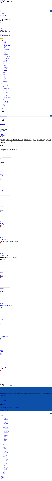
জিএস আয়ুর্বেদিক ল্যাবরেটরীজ (6, 433)
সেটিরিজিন (5, 71)
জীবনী (4, 96)
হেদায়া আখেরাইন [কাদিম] (3, 367)
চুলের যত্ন (5, 50)
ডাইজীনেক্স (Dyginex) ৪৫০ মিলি (4, 239)
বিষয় (3, 87)
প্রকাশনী (3, 99)
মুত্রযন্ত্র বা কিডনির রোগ (6, 46)
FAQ (3, 402)
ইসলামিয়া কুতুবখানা (5, 468)
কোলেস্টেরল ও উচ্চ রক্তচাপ (6, 422)
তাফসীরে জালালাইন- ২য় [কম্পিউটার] (4, 255)
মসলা (4, 80)
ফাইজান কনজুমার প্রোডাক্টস (6, 452)
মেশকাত (6, 90)
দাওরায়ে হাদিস (7, 459)
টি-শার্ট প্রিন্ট (4, 74)
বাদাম (4, 449)
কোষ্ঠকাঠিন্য (5, 43)
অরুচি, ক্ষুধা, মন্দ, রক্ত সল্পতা (6, 419)
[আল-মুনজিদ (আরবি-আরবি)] (5, 220)
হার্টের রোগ (5, 51)
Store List (4, 397)
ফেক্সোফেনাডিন (5, 68)
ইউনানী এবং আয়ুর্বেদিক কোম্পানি (5, 427)
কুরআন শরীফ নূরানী (6, 85)
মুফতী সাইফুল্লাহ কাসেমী (6, 105)
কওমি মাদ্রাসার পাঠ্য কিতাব (6, 88)
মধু (4, 79)
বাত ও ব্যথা (5, 47)
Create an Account (4, 30)
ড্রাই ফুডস (5, 78)
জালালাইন (6, 460)
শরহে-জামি (7, 92)
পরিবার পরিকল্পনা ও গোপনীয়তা (5, 53)
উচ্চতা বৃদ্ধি (5, 52)
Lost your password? (2, 19)
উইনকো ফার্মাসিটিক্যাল (6, 54)
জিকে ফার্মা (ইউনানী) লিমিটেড (7, 56)
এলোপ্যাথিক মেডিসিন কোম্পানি (5, 62)
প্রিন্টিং (3, 444)
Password (2, 16)
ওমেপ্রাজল (5, 436)
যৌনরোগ (5, 42)
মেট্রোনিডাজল (5, 441)
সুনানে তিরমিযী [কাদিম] (2, 351)
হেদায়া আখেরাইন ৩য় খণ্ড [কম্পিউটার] (4, 383)
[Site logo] (4, 8)
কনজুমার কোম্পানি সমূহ (5, 81)
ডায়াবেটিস (5, 41)
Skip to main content (2, 0)
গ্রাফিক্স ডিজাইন (4, 72)
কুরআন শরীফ (4, 454)
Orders (4, 396)
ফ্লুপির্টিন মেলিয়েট (5, 69)
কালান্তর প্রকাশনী (6, 102)
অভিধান (4, 457)
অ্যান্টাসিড (5, 66)
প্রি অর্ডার (4, 106)
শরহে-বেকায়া (7, 91)
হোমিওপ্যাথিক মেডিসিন (5, 61)
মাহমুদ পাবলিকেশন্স (6, 100)
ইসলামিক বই (4, 473)
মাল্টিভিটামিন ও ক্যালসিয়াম (6, 49)
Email (1, 158)
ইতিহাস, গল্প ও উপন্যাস (6, 465)
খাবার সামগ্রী (4, 76)
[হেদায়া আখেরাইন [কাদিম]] (5, 364)
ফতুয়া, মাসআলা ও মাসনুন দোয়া (7, 97)
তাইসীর (6, 95)
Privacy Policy (4, 400)
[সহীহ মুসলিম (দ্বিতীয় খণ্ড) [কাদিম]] (5, 318)
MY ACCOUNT (3, 395)
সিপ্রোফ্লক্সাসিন (5, 70)
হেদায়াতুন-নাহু (7, 93)
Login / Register (3, 478)
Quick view (1, 173)
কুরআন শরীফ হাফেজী (6, 84)
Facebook (1, 21)
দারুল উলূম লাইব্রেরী (6, 101)
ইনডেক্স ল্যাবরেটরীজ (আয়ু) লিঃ (7, 58)
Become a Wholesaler (5, 398)
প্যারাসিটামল (5, 438)
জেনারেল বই (4, 86)
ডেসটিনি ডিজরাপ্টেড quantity (4, 129)
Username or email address (5, 15)
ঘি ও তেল (5, 77)
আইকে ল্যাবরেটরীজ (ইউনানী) (7, 57)
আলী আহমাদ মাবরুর (3, 124)
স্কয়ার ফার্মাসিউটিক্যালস (6, 435)
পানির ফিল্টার (4, 75)
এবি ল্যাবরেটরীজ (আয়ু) (6, 55)
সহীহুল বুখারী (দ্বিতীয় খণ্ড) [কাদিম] (4, 336)
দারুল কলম (5, 103)
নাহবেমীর (6, 94)
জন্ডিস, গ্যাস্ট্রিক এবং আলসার (7, 45)
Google (3, 21)
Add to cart (1, 130)
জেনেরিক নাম (4, 63)
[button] (1, 178)
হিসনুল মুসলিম (1, 175)
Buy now (4, 130)
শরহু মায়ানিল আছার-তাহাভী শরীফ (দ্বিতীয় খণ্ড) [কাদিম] (6, 305)
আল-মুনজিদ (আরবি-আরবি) (3, 223)
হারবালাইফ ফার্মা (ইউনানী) (6, 60)
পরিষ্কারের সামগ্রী (4, 451)
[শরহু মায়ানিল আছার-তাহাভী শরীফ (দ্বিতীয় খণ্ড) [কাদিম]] (5, 302)
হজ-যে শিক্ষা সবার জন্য (2, 191)
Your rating (1, 150)
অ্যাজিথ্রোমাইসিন (5, 67)
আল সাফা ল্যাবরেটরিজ (6, 59)
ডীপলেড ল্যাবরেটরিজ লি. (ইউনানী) (6, 430)
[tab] (2, 134)
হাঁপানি (4, 44)
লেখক (3, 104)
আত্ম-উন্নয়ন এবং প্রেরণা (6, 98)
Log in (1, 34)
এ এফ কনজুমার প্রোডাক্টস (6, 82)
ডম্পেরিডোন (5, 65)
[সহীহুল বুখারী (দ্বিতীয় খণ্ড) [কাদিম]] (5, 333)
